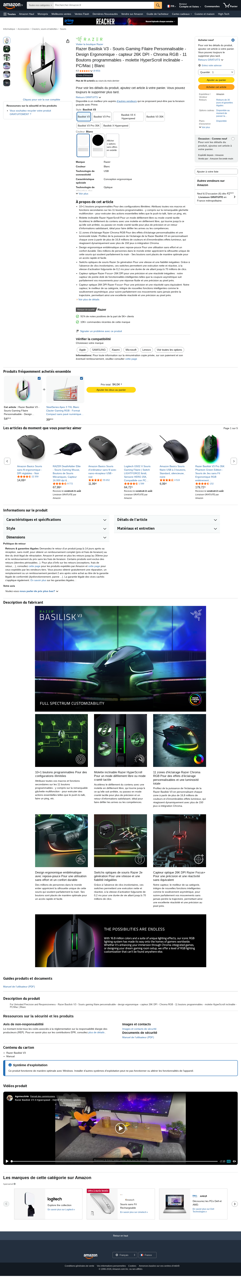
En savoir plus (38, 580)
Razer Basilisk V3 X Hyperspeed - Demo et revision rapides (48, 1099)
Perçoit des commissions (42, 1096)
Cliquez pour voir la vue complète (41, 99)
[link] (65, 389)
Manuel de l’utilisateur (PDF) (19, 986)
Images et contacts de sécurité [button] (139, 1028)
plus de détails (96, 1032)
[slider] (114, 1161)
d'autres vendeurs (127, 101)
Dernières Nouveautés (105, 14)
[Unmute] (234, 1161)
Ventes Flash (82, 14)
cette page (131, 358)
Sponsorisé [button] (8, 1184)
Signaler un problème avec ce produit (101, 331)
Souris (63, 29)
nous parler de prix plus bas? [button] (38, 591)
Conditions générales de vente (79, 1266)
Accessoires (23, 29)
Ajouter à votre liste (207, 171)
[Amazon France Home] (90, 1256)
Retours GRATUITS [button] (209, 59)
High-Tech (223, 14)
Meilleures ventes (61, 14)
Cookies (132, 1266)
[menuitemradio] (229, 1161)
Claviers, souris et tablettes (45, 29)
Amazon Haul (26, 14)
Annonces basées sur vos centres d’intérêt (159, 1266)
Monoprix (43, 14)
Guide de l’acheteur (157, 14)
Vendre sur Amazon (132, 14)
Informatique (9, 29)
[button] (9, 14)
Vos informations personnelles (111, 1266)
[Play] (6, 1161)
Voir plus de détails (88, 299)
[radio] (6, 40)
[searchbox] (104, 5)
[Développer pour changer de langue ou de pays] (175, 6)
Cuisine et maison (205, 14)
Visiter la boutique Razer (89, 44)
